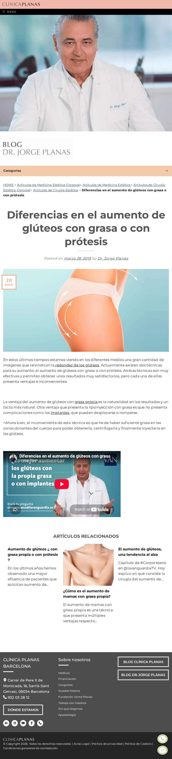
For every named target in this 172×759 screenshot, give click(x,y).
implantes (60, 412)
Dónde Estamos (23, 710)
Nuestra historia (69, 690)
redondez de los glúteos (76, 365)
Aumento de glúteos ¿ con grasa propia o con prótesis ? (33, 554)
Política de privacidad (107, 743)
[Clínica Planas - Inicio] (21, 4)
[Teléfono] (40, 723)
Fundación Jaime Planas (75, 696)
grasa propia (86, 402)
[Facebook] (32, 723)
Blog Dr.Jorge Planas (143, 675)
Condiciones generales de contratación (30, 748)
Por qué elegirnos (70, 708)
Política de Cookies (138, 743)
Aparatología (67, 714)
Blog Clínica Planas (143, 662)
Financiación (67, 678)
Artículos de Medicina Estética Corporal (48, 185)
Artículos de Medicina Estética (107, 185)
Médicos (64, 673)
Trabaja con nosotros (72, 703)
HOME (8, 185)
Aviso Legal (82, 743)
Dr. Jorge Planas (113, 258)
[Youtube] (23, 723)
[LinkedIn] (6, 723)
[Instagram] (15, 723)
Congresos (65, 685)
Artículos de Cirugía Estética (55, 190)
